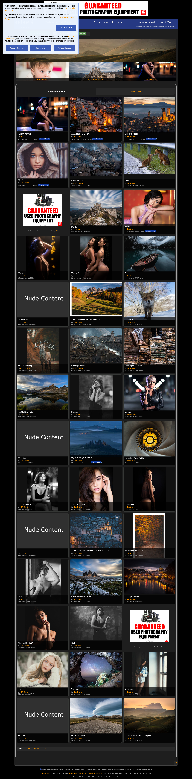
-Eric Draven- (25, 137)
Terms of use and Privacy (78, 773)
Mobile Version (46, 773)
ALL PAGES (28, 749)
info (56, 231)
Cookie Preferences (95, 773)
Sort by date (135, 91)
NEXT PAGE (40, 749)
